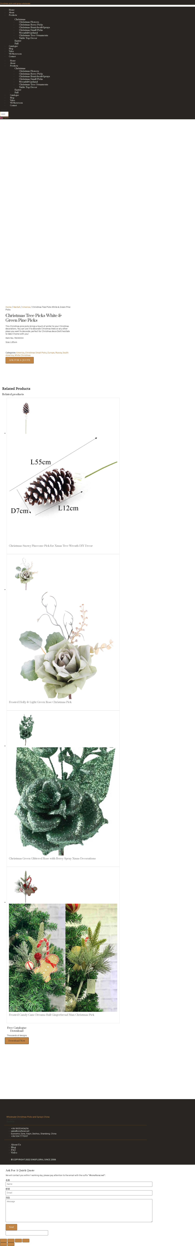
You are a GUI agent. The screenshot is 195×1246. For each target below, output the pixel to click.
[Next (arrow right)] (10, 1244)
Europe (51, 352)
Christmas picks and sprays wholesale (15, 4)
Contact (12, 56)
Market (16, 307)
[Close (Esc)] (3, 1240)
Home (8, 307)
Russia (58, 352)
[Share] (10, 1240)
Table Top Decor (28, 38)
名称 (8, 1180)
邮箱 (8, 1189)
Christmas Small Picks (36, 352)
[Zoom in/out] (25, 1240)
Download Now (16, 1040)
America (26, 307)
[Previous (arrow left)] (3, 1244)
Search (4, 110)
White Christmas (23, 355)
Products (13, 15)
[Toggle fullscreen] (18, 1240)
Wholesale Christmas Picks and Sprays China (27, 1117)
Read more (16, 550)
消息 (8, 1198)
